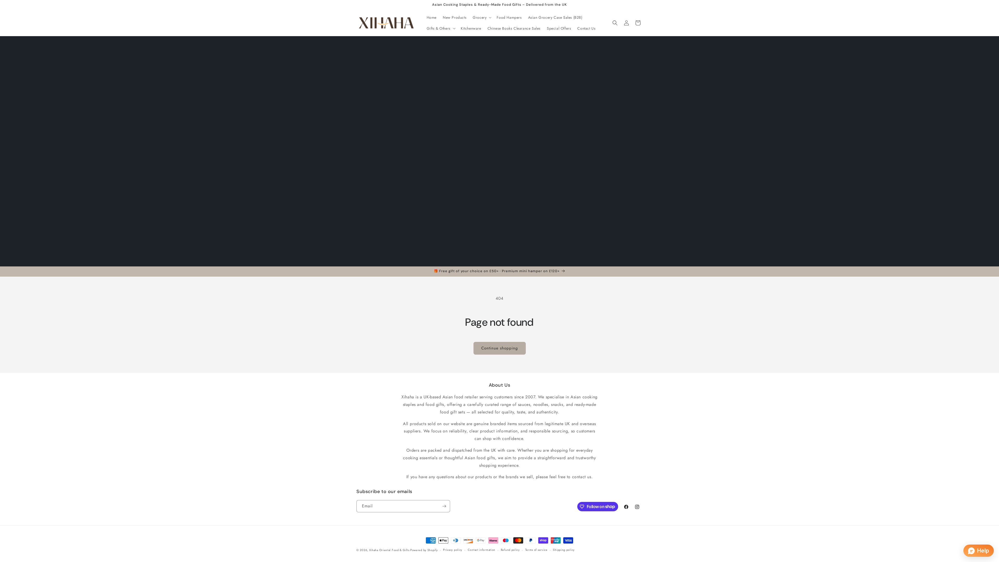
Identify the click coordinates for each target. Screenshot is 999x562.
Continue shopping (499, 348)
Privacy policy (452, 550)
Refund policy (510, 550)
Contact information (481, 550)
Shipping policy (564, 550)
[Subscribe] (444, 506)
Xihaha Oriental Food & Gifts (389, 550)
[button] (482, 17)
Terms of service (536, 550)
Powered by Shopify (424, 550)
